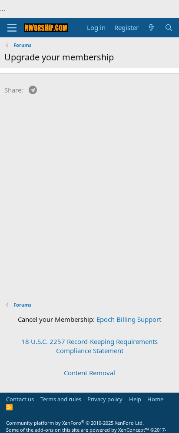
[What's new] (151, 28)
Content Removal (89, 372)
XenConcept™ (133, 429)
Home (155, 399)
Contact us (20, 399)
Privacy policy (105, 399)
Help (135, 399)
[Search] (168, 28)
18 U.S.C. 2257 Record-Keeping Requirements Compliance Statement (89, 346)
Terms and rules (60, 399)
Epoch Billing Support (128, 319)
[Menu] (12, 27)
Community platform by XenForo (75, 423)
